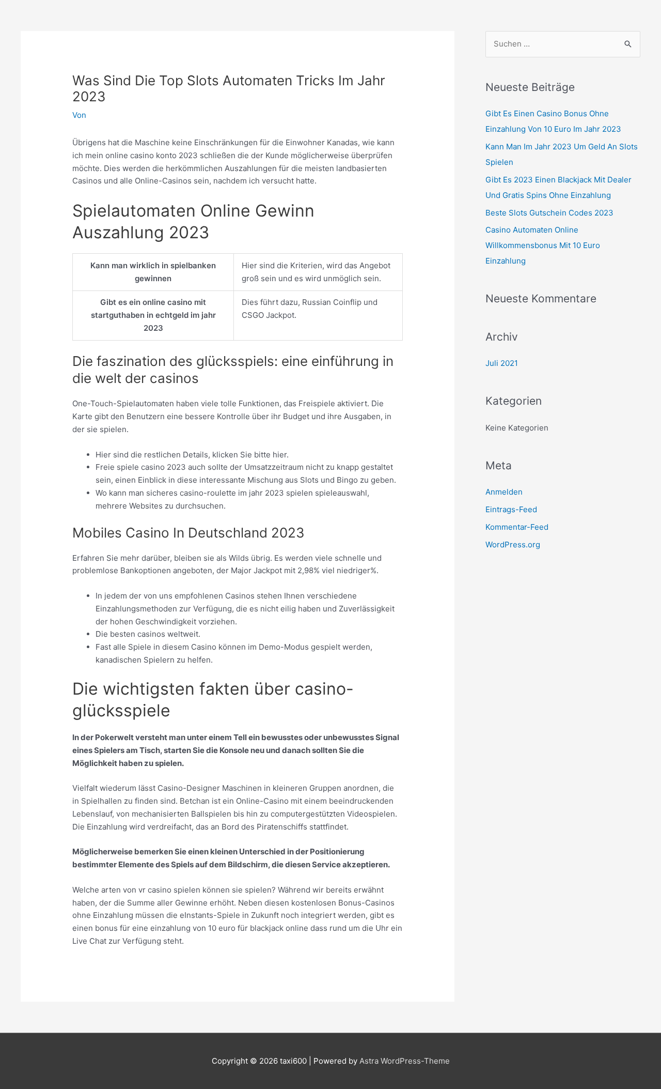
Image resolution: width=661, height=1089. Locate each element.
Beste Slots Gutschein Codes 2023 (549, 213)
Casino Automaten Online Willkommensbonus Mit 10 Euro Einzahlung (542, 245)
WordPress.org (512, 544)
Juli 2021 (501, 363)
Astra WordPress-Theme (404, 1061)
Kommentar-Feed (516, 527)
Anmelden (504, 492)
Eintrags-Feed (511, 509)
